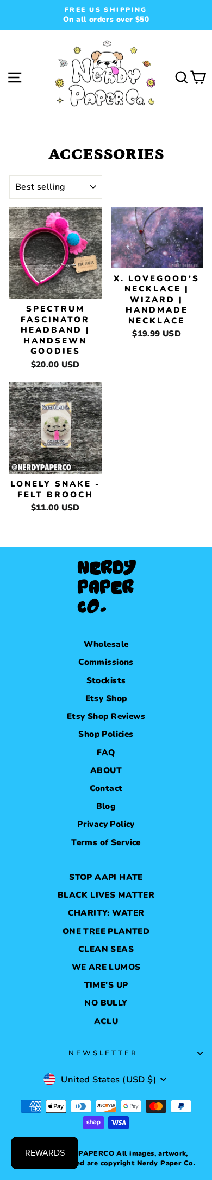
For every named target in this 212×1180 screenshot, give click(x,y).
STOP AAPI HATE (106, 877)
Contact (106, 788)
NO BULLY (105, 1002)
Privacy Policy (106, 824)
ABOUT (106, 770)
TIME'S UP (106, 985)
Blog (106, 806)
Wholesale (106, 644)
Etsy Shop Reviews (106, 716)
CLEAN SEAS (106, 949)
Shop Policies (105, 734)
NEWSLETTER (103, 1053)
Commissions (106, 662)
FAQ (106, 752)
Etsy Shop (106, 698)
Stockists (106, 680)
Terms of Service (106, 842)
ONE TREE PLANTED (106, 931)
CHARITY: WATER (106, 912)
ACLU (106, 1021)
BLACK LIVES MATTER (106, 895)
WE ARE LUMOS (106, 967)
